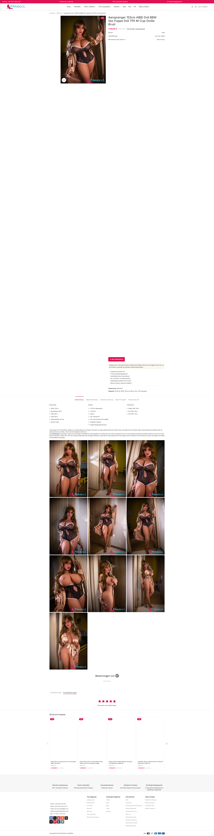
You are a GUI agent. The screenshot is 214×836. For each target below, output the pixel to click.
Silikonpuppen (91, 802)
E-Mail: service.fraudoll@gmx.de (59, 808)
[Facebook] (51, 818)
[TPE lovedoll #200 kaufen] (107, 468)
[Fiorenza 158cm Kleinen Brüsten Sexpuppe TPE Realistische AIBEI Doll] (121, 739)
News (107, 802)
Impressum (129, 802)
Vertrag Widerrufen (131, 808)
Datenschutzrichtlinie (131, 822)
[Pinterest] (55, 821)
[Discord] (62, 821)
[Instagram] (66, 818)
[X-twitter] (55, 818)
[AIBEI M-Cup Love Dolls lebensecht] (68, 583)
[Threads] (51, 821)
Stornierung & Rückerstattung (134, 805)
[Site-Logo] (16, 6)
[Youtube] (58, 818)
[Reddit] (62, 818)
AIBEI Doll (59, 13)
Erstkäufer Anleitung (150, 800)
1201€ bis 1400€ (119, 391)
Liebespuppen (55, 433)
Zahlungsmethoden (131, 817)
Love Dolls (89, 805)
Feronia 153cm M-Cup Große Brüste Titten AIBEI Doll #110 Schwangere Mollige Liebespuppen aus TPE (91, 763)
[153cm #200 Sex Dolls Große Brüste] (107, 526)
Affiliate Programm (150, 808)
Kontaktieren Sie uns (131, 811)
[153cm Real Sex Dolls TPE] (146, 468)
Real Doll (89, 808)
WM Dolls (89, 811)
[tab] (79, 398)
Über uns (128, 814)
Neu (136, 391)
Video (107, 808)
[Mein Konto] (195, 6)
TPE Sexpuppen (142, 391)
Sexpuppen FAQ (149, 805)
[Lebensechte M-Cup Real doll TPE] (68, 468)
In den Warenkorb (116, 359)
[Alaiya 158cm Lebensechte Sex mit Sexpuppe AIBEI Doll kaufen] (63, 739)
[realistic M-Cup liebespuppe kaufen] (68, 641)
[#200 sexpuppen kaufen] (146, 526)
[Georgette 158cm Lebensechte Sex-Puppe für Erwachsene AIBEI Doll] (150, 739)
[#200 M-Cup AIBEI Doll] (146, 583)
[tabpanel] (107, 703)
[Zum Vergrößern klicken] (64, 80)
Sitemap (108, 811)
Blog (107, 805)
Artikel (108, 800)
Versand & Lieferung (131, 820)
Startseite (52, 13)
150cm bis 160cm (129, 391)
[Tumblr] (58, 821)
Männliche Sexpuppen (93, 817)
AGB (127, 800)
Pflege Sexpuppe (150, 802)
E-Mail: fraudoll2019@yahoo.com (59, 811)
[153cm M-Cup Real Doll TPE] (68, 526)
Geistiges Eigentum (131, 825)
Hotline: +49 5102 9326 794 (58, 804)
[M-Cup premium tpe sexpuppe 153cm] (107, 583)
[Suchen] (192, 6)
